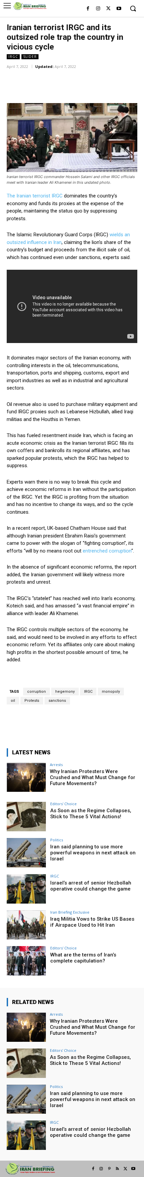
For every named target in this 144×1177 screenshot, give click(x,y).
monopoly (111, 691)
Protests (31, 700)
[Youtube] (119, 9)
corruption (36, 691)
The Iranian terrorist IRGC (35, 196)
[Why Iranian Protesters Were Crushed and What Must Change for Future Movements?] (26, 777)
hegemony (65, 691)
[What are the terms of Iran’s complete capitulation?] (26, 961)
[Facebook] (88, 9)
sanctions (57, 700)
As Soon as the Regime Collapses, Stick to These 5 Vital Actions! (90, 814)
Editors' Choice (63, 804)
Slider (30, 56)
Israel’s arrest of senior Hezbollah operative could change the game (90, 886)
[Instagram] (98, 9)
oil (13, 700)
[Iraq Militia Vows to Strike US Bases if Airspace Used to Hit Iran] (26, 925)
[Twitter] (108, 9)
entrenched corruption (107, 551)
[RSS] (117, 1169)
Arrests (56, 764)
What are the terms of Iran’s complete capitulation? (83, 958)
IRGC (13, 56)
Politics (56, 840)
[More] (94, 76)
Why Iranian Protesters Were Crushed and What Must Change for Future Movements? (92, 777)
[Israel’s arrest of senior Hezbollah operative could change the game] (26, 889)
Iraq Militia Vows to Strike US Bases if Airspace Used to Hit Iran (92, 922)
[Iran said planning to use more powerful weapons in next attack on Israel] (26, 852)
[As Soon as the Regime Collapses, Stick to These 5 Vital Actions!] (26, 816)
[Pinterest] (109, 1169)
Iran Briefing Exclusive (69, 912)
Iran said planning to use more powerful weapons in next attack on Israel (93, 853)
